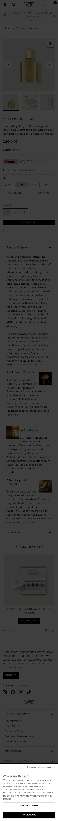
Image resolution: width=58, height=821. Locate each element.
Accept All (29, 815)
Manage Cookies (29, 806)
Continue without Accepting (41, 767)
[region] (29, 792)
